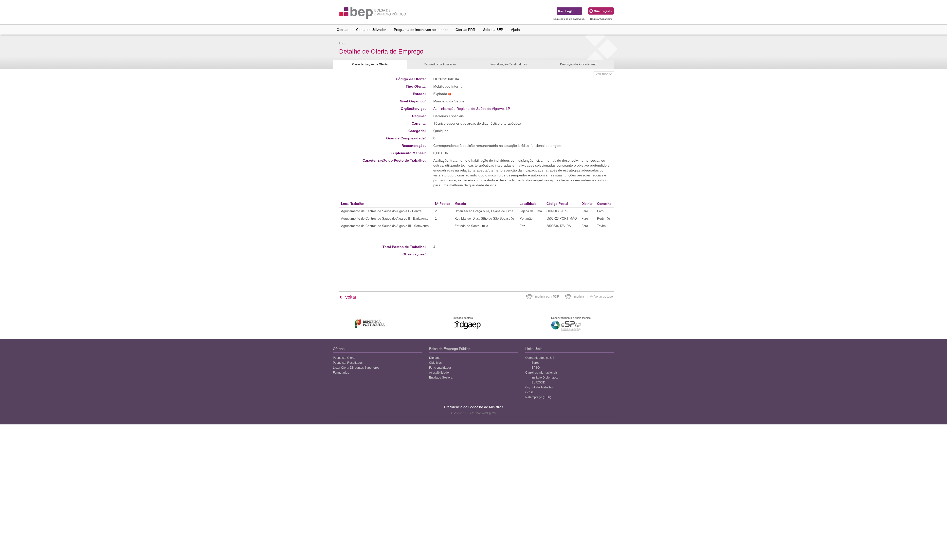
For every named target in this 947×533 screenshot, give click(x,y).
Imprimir (578, 296)
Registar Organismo (601, 19)
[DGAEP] (467, 325)
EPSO (535, 367)
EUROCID (538, 382)
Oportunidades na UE (539, 358)
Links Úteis (533, 349)
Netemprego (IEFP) (538, 397)
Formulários (341, 372)
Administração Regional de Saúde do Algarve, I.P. (471, 109)
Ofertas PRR (465, 30)
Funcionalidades (440, 367)
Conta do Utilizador (371, 30)
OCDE (529, 392)
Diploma (434, 358)
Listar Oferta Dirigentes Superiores (356, 367)
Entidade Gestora (441, 377)
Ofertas (342, 30)
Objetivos (435, 362)
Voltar (350, 297)
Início (342, 43)
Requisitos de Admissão (440, 64)
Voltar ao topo (603, 296)
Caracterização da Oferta (370, 64)
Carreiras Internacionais (541, 372)
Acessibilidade (439, 372)
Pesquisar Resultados (348, 362)
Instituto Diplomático (545, 377)
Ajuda (515, 30)
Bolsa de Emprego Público (449, 349)
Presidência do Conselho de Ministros (473, 407)
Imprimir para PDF (546, 296)
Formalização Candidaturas (508, 64)
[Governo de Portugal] (370, 323)
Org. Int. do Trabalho (539, 387)
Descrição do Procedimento (578, 64)
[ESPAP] (566, 326)
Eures (535, 362)
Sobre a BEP (493, 30)
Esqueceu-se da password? (569, 19)
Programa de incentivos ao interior (421, 30)
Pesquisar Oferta (344, 358)
